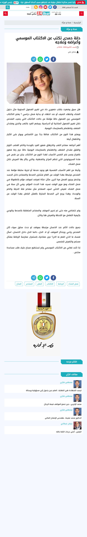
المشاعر (29, 284)
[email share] (33, 59)
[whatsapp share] (40, 59)
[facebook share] (53, 59)
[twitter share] (47, 59)
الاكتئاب (50, 284)
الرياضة (61, 284)
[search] (5, 13)
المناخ (19, 284)
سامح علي (72, 51)
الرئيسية (77, 22)
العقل (39, 284)
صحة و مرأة (66, 22)
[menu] (81, 13)
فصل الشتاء (73, 284)
